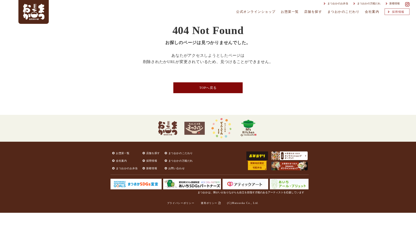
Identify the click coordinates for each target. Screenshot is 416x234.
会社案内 (372, 11)
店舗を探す (313, 11)
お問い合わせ (176, 168)
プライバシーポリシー (181, 203)
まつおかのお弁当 (337, 3)
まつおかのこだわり (343, 11)
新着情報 (394, 3)
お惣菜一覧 (290, 11)
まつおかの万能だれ (368, 3)
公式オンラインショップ (256, 11)
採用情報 (398, 11)
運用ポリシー (209, 203)
